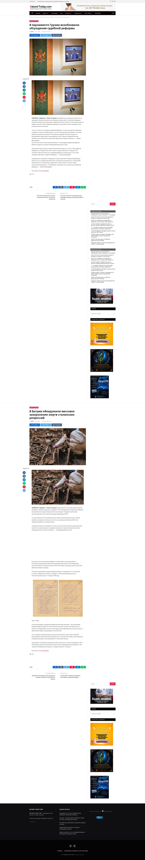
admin (32, 31)
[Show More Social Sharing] (63, 35)
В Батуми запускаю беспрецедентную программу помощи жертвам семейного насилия (71, 197)
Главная (38, 13)
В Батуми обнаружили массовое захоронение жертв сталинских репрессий (46, 197)
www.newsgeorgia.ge (43, 170)
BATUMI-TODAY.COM (68, 854)
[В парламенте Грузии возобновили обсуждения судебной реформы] (57, 57)
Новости (45, 13)
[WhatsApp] (24, 93)
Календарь (54, 13)
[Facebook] (24, 83)
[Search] (113, 13)
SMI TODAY (88, 13)
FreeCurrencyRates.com (95, 811)
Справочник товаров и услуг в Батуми (76, 851)
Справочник (77, 13)
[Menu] (32, 13)
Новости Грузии (34, 21)
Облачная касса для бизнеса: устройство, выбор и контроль (53, 1)
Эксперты (68, 13)
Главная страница (33, 17)
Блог (61, 13)
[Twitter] (24, 100)
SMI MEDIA (98, 13)
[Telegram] (24, 90)
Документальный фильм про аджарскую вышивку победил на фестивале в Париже (43, 677)
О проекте (32, 821)
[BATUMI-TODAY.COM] (40, 7)
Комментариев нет (47, 31)
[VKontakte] (24, 86)
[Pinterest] (24, 97)
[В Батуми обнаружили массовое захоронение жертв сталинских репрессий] (57, 446)
